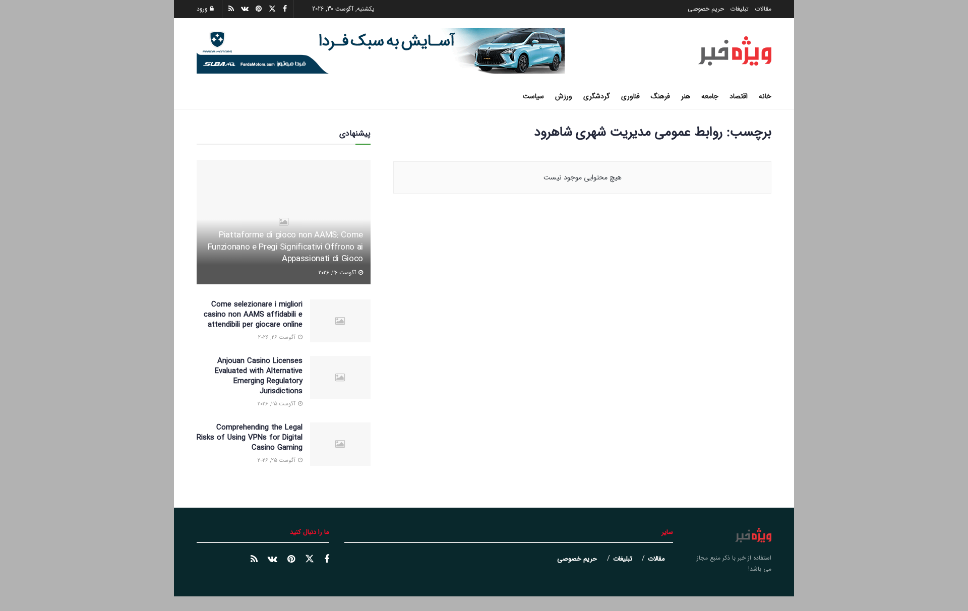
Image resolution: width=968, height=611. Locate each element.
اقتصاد (739, 96)
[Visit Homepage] (734, 51)
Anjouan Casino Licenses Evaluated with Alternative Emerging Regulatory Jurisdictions (258, 376)
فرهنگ (660, 96)
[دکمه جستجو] (200, 96)
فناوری (630, 96)
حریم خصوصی (706, 9)
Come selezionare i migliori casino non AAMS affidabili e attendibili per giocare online (253, 314)
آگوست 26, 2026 (338, 273)
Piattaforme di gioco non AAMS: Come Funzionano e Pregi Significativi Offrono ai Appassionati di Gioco (285, 247)
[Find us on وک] (272, 560)
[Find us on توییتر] (309, 559)
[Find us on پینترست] (291, 560)
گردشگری (596, 96)
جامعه (709, 96)
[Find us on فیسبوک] (326, 560)
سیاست (533, 96)
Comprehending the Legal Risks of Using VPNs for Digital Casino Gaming (249, 437)
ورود (203, 9)
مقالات (763, 9)
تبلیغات (739, 9)
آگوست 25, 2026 (277, 404)
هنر (685, 96)
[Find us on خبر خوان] (254, 560)
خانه (765, 96)
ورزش (563, 96)
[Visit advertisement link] (381, 51)
